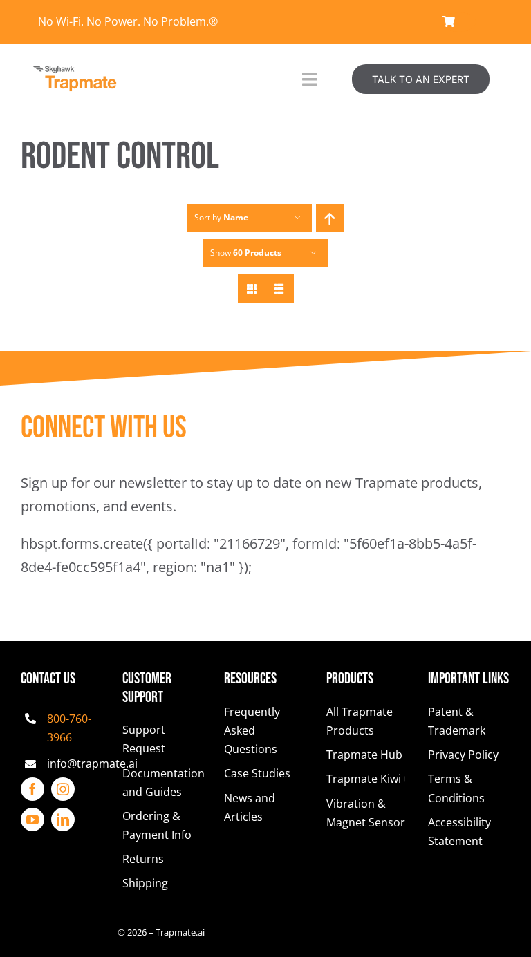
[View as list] (279, 288)
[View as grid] (252, 288)
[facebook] (32, 789)
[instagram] (63, 789)
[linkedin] (63, 819)
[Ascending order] (330, 218)
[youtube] (32, 819)
